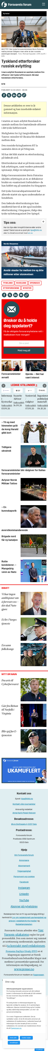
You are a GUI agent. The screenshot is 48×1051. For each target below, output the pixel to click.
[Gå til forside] (19, 4)
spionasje (35, 283)
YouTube (24, 900)
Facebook (24, 882)
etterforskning (11, 288)
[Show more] (43, 221)
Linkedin (24, 894)
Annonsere (24, 860)
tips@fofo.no (36, 230)
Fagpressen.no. (16, 1028)
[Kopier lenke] (24, 95)
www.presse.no (24, 969)
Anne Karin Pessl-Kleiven (24, 813)
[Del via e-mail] (19, 95)
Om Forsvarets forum (24, 855)
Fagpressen (38, 975)
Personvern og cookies (24, 877)
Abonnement (24, 866)
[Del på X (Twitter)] (9, 95)
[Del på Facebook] (3, 95)
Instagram (24, 888)
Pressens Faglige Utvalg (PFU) (21, 951)
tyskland (8, 283)
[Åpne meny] (43, 4)
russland (21, 283)
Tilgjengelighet (24, 871)
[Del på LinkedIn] (14, 95)
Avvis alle (13, 1038)
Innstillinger (39, 1049)
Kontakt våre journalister (24, 804)
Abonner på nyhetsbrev (24, 906)
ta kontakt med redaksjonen (26, 946)
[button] (3, 386)
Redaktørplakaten (24, 924)
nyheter (27, 288)
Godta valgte (26, 1038)
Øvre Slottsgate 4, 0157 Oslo (24, 824)
